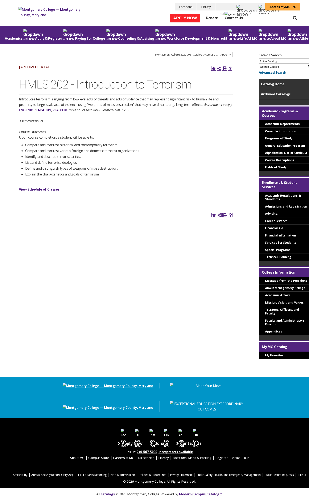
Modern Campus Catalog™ (200, 494)
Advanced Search (272, 72)
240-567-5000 (147, 452)
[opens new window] (123, 431)
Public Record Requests (279, 475)
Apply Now (185, 18)
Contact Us (234, 18)
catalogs (108, 494)
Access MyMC (279, 7)
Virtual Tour (240, 458)
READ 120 (60, 110)
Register (221, 458)
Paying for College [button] (90, 38)
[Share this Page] (219, 68)
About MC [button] (278, 38)
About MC (77, 458)
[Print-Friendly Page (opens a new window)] (224, 68)
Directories (146, 458)
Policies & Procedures (152, 475)
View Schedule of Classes (39, 189)
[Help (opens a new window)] (230, 68)
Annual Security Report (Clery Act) (52, 475)
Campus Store (98, 458)
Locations (185, 7)
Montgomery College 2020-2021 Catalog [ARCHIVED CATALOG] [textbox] (191, 54)
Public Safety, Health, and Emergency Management (229, 475)
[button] (229, 6)
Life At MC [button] (248, 38)
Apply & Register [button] (48, 38)
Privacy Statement (181, 475)
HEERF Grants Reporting (92, 475)
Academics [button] (13, 38)
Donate (212, 18)
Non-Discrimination (123, 475)
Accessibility (20, 475)
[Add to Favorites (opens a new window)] (213, 68)
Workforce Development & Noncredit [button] (197, 38)
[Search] (295, 18)
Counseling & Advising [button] (136, 38)
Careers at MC (123, 458)
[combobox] (193, 54)
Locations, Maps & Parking (192, 458)
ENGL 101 (26, 110)
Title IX (302, 475)
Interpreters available (175, 452)
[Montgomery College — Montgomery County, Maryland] (50, 13)
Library (206, 7)
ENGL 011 (43, 110)
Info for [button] (254, 6)
